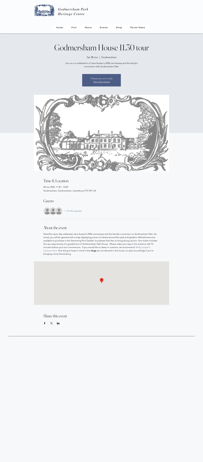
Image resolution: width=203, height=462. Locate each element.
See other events (101, 82)
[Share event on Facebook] (44, 323)
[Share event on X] (51, 323)
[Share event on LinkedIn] (58, 323)
